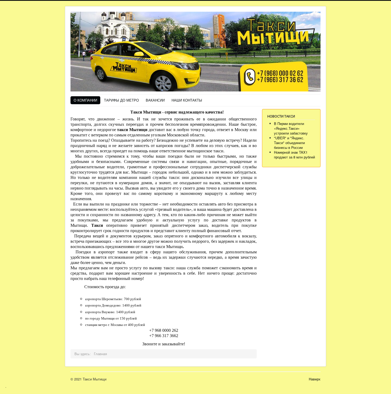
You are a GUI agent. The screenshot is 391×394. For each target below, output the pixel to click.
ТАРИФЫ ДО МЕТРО (121, 100)
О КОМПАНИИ (85, 100)
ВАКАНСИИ (155, 100)
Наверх (315, 379)
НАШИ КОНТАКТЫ (187, 100)
